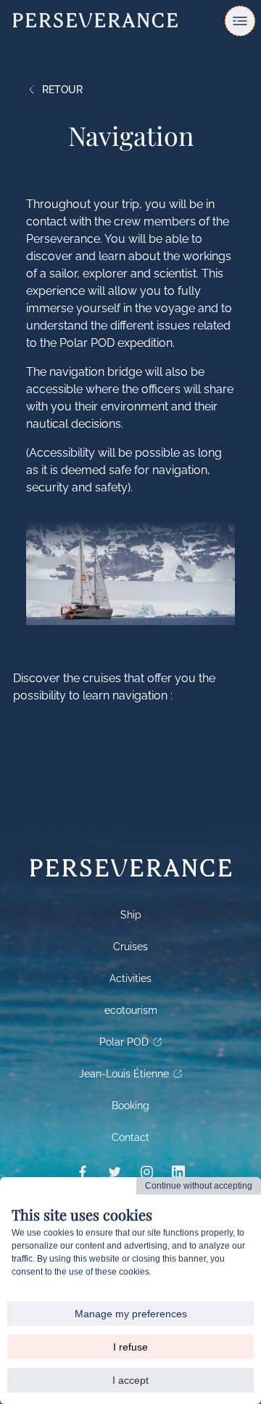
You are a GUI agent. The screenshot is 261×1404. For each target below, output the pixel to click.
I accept (130, 1380)
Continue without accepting (198, 1186)
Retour (62, 89)
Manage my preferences (131, 1313)
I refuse (130, 1347)
